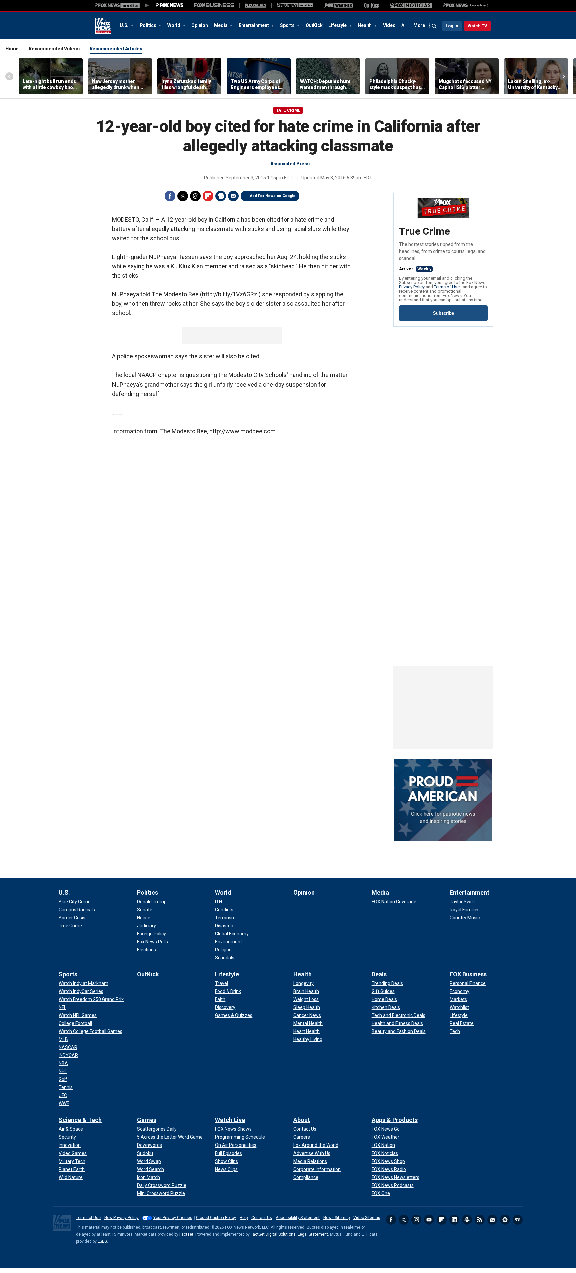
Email (233, 196)
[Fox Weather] (338, 5)
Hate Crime (288, 110)
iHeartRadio (518, 1220)
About (301, 1119)
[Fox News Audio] (295, 5)
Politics (148, 25)
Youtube (429, 1220)
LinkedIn (454, 1220)
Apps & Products (395, 1119)
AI (403, 25)
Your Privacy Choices (172, 1217)
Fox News (103, 26)
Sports (287, 25)
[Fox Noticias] (411, 5)
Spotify (505, 1220)
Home (12, 48)
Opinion (199, 25)
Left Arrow (9, 76)
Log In (452, 25)
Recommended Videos (54, 48)
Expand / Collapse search (434, 26)
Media (221, 25)
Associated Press (290, 163)
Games (146, 1119)
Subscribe (443, 313)
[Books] (465, 5)
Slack (467, 1220)
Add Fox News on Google (272, 196)
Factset (186, 1234)
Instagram (416, 1220)
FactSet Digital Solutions (273, 1234)
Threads (195, 196)
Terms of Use (447, 286)
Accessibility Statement (298, 1217)
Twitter (182, 196)
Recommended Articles (116, 48)
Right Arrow (564, 76)
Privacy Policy (412, 286)
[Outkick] (371, 5)
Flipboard (208, 196)
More (419, 25)
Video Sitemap (366, 1217)
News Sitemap (336, 1217)
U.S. (124, 25)
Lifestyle (338, 25)
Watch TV (477, 25)
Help (244, 1217)
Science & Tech (80, 1119)
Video (389, 25)
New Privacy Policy (121, 1217)
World (174, 25)
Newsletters (492, 1220)
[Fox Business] (214, 5)
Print (220, 196)
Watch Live (230, 1119)
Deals (379, 974)
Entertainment (254, 25)
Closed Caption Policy (216, 1217)
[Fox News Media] (170, 5)
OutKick (314, 25)
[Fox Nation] (255, 5)
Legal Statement (313, 1234)
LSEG (102, 1241)
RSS (480, 1220)
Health (365, 25)
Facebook (170, 196)
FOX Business (468, 974)
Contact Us (261, 1217)
